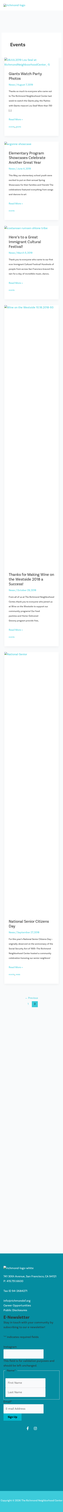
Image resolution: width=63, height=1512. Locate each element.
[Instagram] (35, 1428)
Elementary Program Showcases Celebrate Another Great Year (27, 158)
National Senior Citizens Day (29, 924)
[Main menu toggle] (55, 5)
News (12, 84)
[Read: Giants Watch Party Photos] (31, 62)
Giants (18, 127)
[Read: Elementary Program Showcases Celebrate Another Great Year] (17, 144)
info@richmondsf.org (17, 1301)
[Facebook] (27, 1428)
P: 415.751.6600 (13, 1281)
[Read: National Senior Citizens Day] (31, 783)
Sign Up (12, 1417)
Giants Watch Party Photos (25, 76)
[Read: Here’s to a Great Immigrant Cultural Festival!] (26, 228)
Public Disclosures (15, 1310)
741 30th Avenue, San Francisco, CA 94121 (30, 1276)
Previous (31, 998)
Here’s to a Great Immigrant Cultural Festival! (25, 242)
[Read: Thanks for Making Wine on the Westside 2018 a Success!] (31, 436)
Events (12, 127)
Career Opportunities (17, 1305)
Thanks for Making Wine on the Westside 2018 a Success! (31, 579)
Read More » (16, 120)
